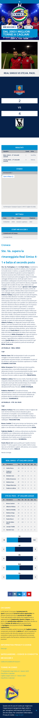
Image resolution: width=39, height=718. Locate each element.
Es (35, 464)
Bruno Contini (10, 503)
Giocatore (9, 464)
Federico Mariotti (9, 472)
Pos (19, 464)
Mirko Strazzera (11, 479)
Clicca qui (4, 648)
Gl (25, 464)
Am (32, 464)
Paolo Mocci (10, 519)
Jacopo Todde (10, 526)
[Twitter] (24, 594)
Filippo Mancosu (11, 485)
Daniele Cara (10, 529)
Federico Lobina (11, 488)
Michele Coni (10, 475)
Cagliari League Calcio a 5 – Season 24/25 (13, 675)
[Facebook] (10, 594)
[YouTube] (29, 594)
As (28, 464)
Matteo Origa (10, 512)
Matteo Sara (10, 482)
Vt (22, 464)
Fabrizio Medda (11, 509)
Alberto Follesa (10, 506)
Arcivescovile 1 (7, 172)
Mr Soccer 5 (9, 27)
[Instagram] (14, 594)
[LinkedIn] (19, 594)
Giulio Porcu (10, 468)
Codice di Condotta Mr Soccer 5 (10, 661)
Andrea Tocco (10, 516)
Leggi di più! (19, 715)
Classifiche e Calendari (8, 673)
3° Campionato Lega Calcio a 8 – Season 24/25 (15, 671)
